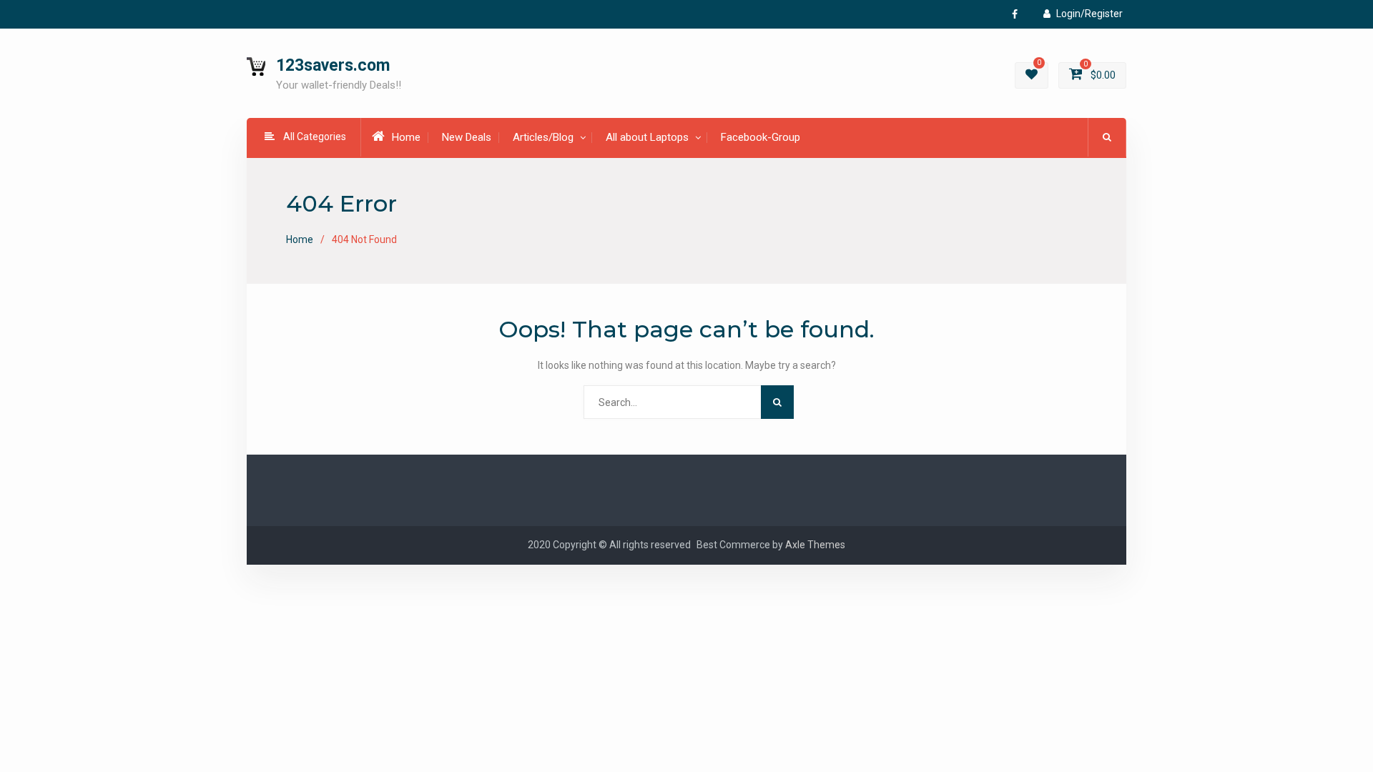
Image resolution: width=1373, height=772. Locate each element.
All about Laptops (647, 137)
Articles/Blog (543, 137)
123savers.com (333, 65)
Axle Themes (815, 544)
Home (406, 137)
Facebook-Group (760, 137)
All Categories (314, 136)
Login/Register (1089, 13)
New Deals (466, 137)
